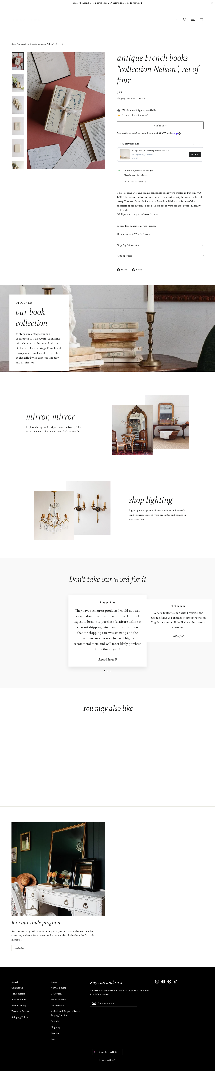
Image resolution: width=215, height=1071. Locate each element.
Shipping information (128, 245)
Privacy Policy (18, 999)
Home (14, 44)
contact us (19, 947)
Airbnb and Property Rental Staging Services (65, 1013)
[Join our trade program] (58, 869)
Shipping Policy (19, 1017)
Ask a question (124, 255)
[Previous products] (193, 144)
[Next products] (200, 144)
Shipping (121, 98)
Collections (57, 993)
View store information (135, 181)
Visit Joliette (18, 993)
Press (54, 1039)
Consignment (58, 1005)
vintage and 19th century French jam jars (150, 150)
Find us (55, 1033)
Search (15, 982)
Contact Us (17, 987)
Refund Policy (18, 1005)
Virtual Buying (58, 987)
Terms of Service (20, 1011)
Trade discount (59, 999)
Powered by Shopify (107, 1060)
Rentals (55, 1021)
